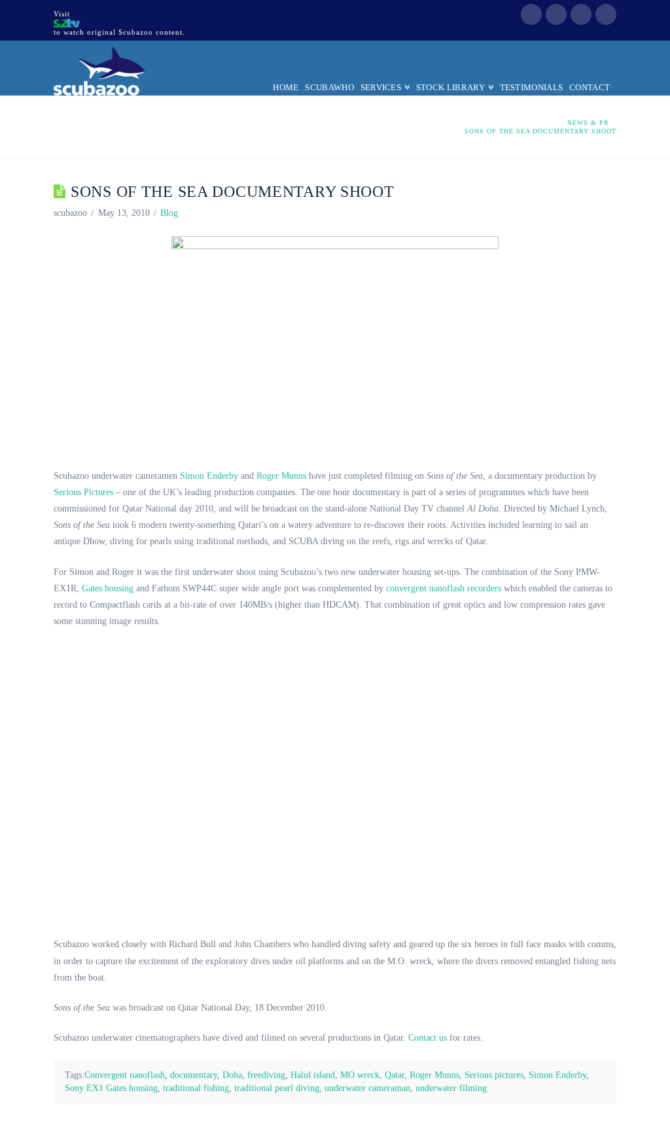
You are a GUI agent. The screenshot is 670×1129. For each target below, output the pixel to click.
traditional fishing (196, 1088)
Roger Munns (281, 476)
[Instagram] (605, 14)
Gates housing (107, 588)
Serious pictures (494, 1075)
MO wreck (359, 1075)
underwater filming (451, 1088)
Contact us (427, 1038)
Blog (169, 213)
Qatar (394, 1075)
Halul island (313, 1075)
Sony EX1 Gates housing (111, 1088)
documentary (193, 1075)
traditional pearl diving (276, 1088)
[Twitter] (556, 14)
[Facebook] (531, 14)
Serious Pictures (83, 492)
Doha (232, 1075)
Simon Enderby (209, 476)
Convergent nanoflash (124, 1075)
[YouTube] (581, 14)
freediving (266, 1075)
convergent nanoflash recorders (443, 588)
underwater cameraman (367, 1088)
